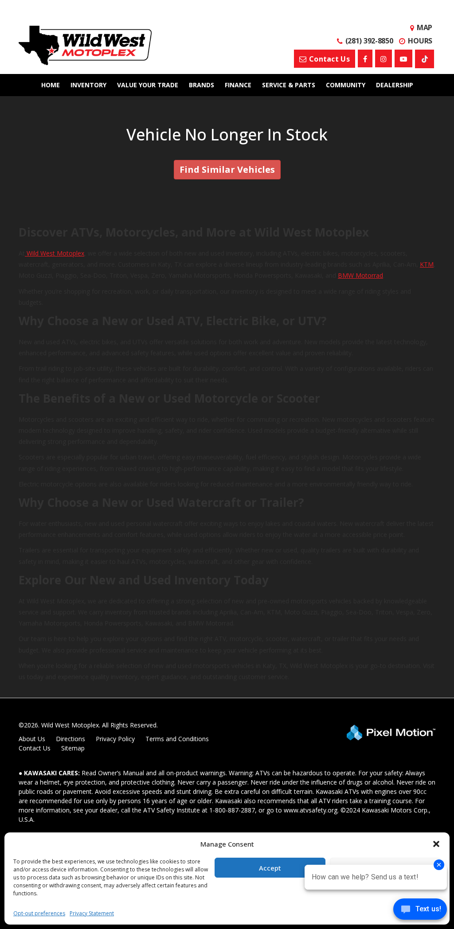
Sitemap (73, 748)
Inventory (88, 85)
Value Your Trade (147, 85)
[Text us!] (420, 911)
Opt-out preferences (39, 913)
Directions (70, 739)
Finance (238, 85)
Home (50, 85)
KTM (427, 264)
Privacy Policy (115, 739)
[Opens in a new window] (365, 58)
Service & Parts (288, 85)
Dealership (394, 85)
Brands (201, 85)
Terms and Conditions (177, 739)
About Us (32, 739)
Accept (270, 867)
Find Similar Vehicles (227, 169)
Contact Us (35, 748)
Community (345, 85)
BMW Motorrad (360, 275)
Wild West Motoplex (54, 253)
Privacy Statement (92, 913)
